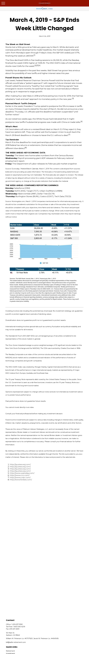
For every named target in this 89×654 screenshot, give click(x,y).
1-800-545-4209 (19, 627)
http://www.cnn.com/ (20, 475)
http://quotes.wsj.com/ (20, 464)
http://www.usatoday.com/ (22, 473)
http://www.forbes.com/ (21, 480)
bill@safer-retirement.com (16, 642)
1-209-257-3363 (17, 624)
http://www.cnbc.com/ (20, 477)
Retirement (10, 651)
